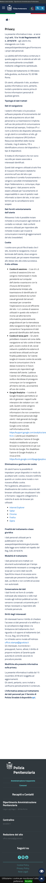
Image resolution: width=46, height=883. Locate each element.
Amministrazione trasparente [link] (23, 780)
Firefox (13, 517)
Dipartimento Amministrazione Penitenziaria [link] (26, 2)
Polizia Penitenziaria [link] (20, 8)
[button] (42, 8)
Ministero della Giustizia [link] (6, 2)
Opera (12, 520)
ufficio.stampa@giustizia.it (17, 642)
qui (33, 697)
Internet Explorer (17, 507)
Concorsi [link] (23, 785)
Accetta (28, 881)
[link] (3, 8)
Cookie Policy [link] (23, 865)
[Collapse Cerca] (37, 8)
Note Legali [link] (23, 871)
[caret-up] (40, 879)
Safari (12, 510)
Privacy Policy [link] (23, 868)
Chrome (13, 514)
